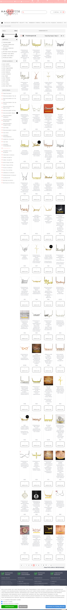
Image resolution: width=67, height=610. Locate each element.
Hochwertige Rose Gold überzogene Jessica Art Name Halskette (60, 357)
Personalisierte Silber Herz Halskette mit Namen (60, 52)
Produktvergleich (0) (31, 35)
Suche (53, 583)
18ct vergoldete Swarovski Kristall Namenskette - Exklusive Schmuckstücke (48, 186)
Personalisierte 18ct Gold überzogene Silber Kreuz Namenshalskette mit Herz (60, 390)
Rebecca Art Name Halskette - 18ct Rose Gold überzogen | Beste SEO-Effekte (48, 359)
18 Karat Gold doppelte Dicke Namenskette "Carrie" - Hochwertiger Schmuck (60, 119)
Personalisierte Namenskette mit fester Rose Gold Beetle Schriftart (60, 290)
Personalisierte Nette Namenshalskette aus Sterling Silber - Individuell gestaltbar (25, 86)
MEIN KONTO (38, 581)
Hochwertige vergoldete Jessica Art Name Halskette (60, 185)
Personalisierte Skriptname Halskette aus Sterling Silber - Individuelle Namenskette (25, 390)
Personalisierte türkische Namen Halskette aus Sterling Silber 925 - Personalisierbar (25, 324)
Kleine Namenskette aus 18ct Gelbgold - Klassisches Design (37, 218)
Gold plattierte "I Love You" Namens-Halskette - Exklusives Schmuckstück (37, 186)
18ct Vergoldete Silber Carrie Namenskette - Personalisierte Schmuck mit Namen (25, 430)
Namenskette (8, 26)
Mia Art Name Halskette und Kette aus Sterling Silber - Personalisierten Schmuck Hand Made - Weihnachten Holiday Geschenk (48, 394)
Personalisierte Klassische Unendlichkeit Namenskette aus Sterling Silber (60, 504)
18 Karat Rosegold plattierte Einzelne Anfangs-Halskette (37, 85)
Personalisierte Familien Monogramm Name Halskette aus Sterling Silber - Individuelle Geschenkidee (25, 506)
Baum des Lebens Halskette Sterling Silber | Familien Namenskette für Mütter (25, 540)
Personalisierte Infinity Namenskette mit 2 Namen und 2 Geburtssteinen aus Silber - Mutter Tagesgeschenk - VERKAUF (48, 467)
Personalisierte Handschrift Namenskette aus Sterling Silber (60, 323)
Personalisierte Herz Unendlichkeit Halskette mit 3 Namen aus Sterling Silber (37, 118)
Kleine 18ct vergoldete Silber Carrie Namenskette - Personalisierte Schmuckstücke (48, 259)
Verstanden (9, 606)
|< (21, 565)
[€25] (3, 34)
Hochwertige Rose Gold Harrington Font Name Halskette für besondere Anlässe (25, 220)
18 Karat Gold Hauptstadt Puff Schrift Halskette (48, 428)
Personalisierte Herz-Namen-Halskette (25, 257)
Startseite (54, 581)
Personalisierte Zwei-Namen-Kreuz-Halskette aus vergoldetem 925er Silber (37, 466)
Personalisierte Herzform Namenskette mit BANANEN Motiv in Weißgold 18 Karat (25, 55)
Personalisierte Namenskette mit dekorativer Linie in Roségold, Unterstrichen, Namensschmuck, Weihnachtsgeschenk (37, 541)
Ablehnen (23, 606)
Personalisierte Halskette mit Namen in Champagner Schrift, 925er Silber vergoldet (37, 55)
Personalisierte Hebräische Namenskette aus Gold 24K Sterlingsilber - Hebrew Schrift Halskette (48, 506)
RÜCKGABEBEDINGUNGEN (41, 583)
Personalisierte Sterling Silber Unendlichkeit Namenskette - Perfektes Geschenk (60, 86)
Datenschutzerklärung (55, 606)
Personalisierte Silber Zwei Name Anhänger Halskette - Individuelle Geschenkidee (25, 291)
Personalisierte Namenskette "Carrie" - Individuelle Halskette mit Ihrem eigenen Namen (25, 119)
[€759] (16, 34)
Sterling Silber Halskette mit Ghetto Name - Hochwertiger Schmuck (48, 54)
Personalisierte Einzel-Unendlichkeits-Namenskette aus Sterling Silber (25, 464)
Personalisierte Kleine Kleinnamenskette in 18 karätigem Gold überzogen (37, 390)
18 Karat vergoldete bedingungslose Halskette (25, 152)
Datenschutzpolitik (24, 585)
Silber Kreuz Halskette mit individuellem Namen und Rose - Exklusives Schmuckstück (48, 87)
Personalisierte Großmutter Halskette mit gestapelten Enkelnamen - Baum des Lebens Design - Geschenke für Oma (60, 431)
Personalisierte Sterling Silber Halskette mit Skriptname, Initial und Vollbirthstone (48, 325)
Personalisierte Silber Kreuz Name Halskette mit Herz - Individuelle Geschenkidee (37, 259)
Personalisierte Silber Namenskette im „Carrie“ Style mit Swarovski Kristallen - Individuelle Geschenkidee (37, 326)
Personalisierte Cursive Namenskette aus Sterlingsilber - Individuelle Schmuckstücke (60, 260)
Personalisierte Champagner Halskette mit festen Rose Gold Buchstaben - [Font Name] (48, 155)
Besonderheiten (55, 585)
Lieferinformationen (24, 583)
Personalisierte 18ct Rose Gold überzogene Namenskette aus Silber (37, 428)
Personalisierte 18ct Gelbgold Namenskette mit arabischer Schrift (48, 219)
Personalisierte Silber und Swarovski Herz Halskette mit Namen (60, 154)
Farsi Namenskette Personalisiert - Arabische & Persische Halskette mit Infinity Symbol (37, 359)
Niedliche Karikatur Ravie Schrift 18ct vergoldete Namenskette (37, 290)
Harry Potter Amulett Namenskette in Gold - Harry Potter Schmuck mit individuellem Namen (48, 541)
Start (2, 26)
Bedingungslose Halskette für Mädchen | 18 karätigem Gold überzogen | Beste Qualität (48, 292)
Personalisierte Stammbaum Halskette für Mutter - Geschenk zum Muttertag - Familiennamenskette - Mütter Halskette (37, 507)
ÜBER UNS (21, 581)
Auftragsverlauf (39, 585)
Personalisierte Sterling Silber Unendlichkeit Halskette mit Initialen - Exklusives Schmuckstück (25, 187)
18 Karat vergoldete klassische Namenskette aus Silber (37, 153)
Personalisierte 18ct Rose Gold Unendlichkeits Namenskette (25, 357)
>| (50, 565)
